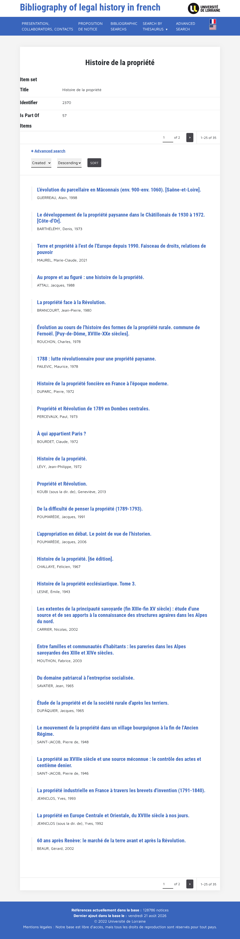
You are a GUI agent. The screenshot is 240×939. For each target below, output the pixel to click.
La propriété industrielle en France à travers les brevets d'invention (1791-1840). (121, 790)
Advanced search (185, 26)
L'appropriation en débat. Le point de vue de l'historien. (94, 534)
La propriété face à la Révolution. (71, 302)
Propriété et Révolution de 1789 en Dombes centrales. (93, 408)
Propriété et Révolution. (62, 484)
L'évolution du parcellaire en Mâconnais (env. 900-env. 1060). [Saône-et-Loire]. (119, 190)
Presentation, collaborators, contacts (47, 26)
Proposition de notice (90, 26)
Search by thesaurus (153, 26)
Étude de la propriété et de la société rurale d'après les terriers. (103, 703)
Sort (94, 163)
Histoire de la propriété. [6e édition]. (75, 559)
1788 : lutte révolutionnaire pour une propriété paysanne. (96, 359)
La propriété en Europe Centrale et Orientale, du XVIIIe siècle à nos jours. (113, 815)
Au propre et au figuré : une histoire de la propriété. (90, 277)
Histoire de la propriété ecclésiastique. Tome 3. (86, 584)
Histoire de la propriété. (62, 459)
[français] (213, 21)
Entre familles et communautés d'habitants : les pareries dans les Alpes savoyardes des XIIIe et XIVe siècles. (111, 649)
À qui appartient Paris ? (61, 434)
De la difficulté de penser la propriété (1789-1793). (90, 509)
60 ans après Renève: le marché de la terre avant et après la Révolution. (111, 840)
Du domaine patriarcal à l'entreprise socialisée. (86, 678)
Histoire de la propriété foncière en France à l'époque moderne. (103, 383)
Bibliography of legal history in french (90, 7)
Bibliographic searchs (124, 26)
